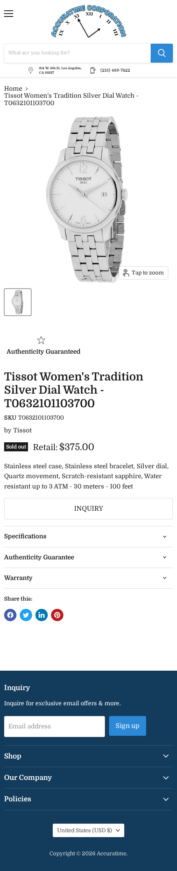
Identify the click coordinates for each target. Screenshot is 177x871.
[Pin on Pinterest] (57, 615)
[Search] (162, 53)
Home (13, 88)
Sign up (128, 726)
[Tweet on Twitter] (26, 615)
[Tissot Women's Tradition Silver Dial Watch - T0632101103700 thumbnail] (18, 302)
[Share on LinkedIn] (41, 615)
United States (84, 830)
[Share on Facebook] (10, 615)
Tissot (22, 430)
